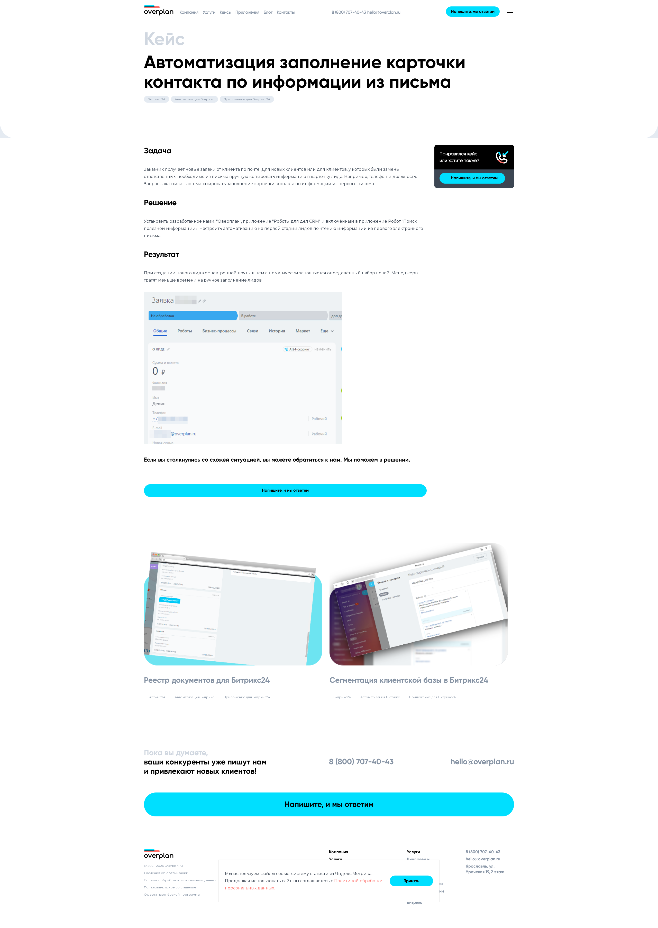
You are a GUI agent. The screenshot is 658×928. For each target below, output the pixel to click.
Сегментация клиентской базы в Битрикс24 (409, 680)
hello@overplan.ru (383, 12)
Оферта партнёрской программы (172, 894)
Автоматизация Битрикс (194, 99)
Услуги (209, 12)
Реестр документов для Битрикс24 (207, 680)
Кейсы (225, 12)
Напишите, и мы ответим (285, 490)
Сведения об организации (166, 873)
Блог (268, 12)
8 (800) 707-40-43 (349, 12)
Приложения (247, 12)
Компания (189, 12)
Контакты (286, 12)
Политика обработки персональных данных (180, 880)
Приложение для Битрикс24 (247, 99)
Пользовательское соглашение (170, 887)
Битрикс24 (156, 99)
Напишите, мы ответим (473, 11)
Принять (411, 880)
